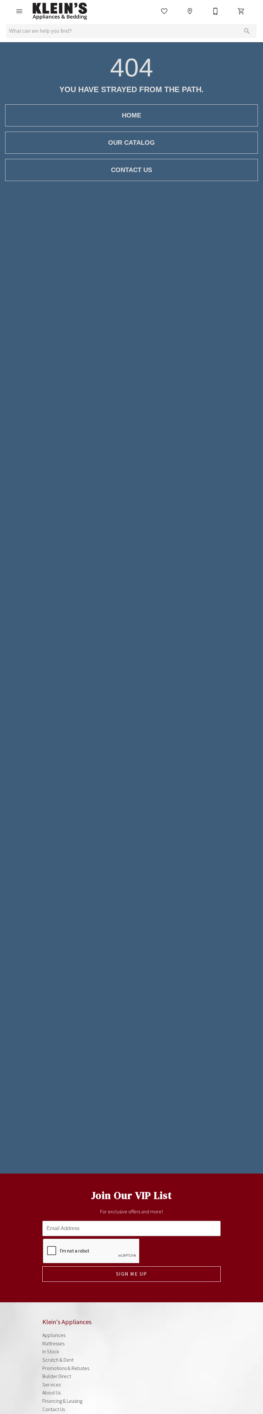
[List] (164, 11)
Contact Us (131, 169)
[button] (19, 11)
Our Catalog (131, 142)
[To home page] (60, 11)
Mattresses (53, 1343)
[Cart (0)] (241, 11)
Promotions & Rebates (65, 1368)
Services (51, 1384)
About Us (51, 1392)
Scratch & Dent (57, 1360)
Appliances (53, 1335)
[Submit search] (247, 31)
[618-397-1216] (215, 11)
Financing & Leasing (62, 1401)
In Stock (50, 1351)
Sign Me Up (131, 1274)
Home (131, 115)
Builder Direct (56, 1376)
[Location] (190, 11)
